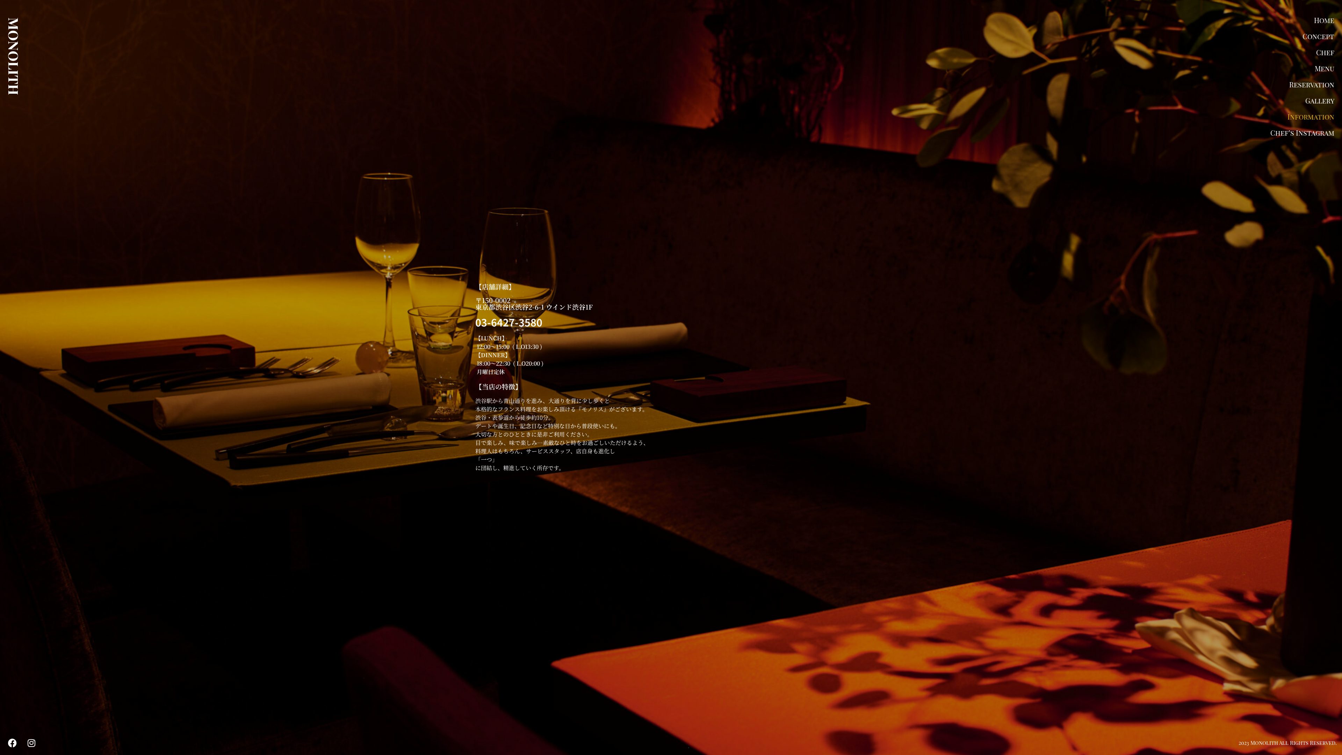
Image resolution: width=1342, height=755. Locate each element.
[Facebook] (12, 743)
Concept (1318, 36)
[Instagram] (31, 743)
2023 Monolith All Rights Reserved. (1288, 742)
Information (1310, 116)
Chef (1325, 52)
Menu (1324, 68)
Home (1324, 20)
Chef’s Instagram (1302, 132)
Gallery (1319, 100)
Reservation (1311, 84)
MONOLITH (14, 56)
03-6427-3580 (508, 322)
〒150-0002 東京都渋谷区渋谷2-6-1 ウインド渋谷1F (534, 303)
